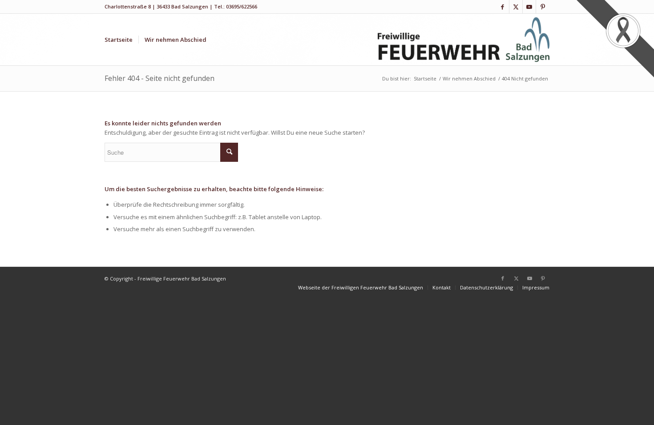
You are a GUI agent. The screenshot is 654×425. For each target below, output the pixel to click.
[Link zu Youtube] (529, 6)
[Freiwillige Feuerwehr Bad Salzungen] (464, 39)
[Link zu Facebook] (502, 6)
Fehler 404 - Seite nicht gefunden (159, 78)
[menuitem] (118, 39)
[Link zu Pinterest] (542, 6)
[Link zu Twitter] (515, 6)
